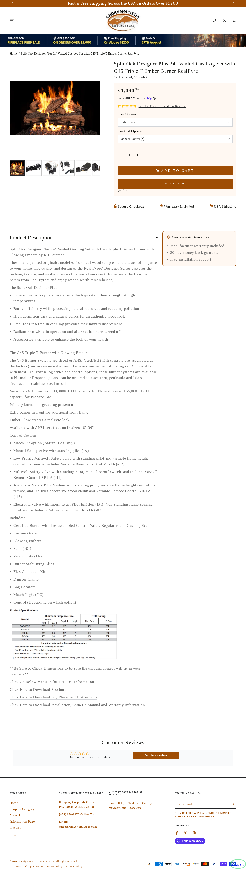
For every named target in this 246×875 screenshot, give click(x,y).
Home (13, 53)
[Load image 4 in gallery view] (66, 168)
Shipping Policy (34, 866)
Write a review (156, 755)
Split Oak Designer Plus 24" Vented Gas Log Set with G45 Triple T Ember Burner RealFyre (80, 53)
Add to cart (177, 171)
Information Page (22, 821)
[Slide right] (233, 3)
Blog (13, 834)
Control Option (130, 130)
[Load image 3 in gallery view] (50, 168)
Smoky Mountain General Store (36, 861)
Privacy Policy (74, 866)
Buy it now (175, 184)
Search (17, 866)
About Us (16, 815)
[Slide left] (13, 3)
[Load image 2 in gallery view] (33, 168)
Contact (15, 828)
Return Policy (54, 866)
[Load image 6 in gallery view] (99, 168)
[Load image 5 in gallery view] (83, 168)
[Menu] (12, 20)
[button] (214, 20)
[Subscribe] (234, 804)
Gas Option (127, 114)
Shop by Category (22, 809)
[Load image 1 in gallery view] (17, 168)
